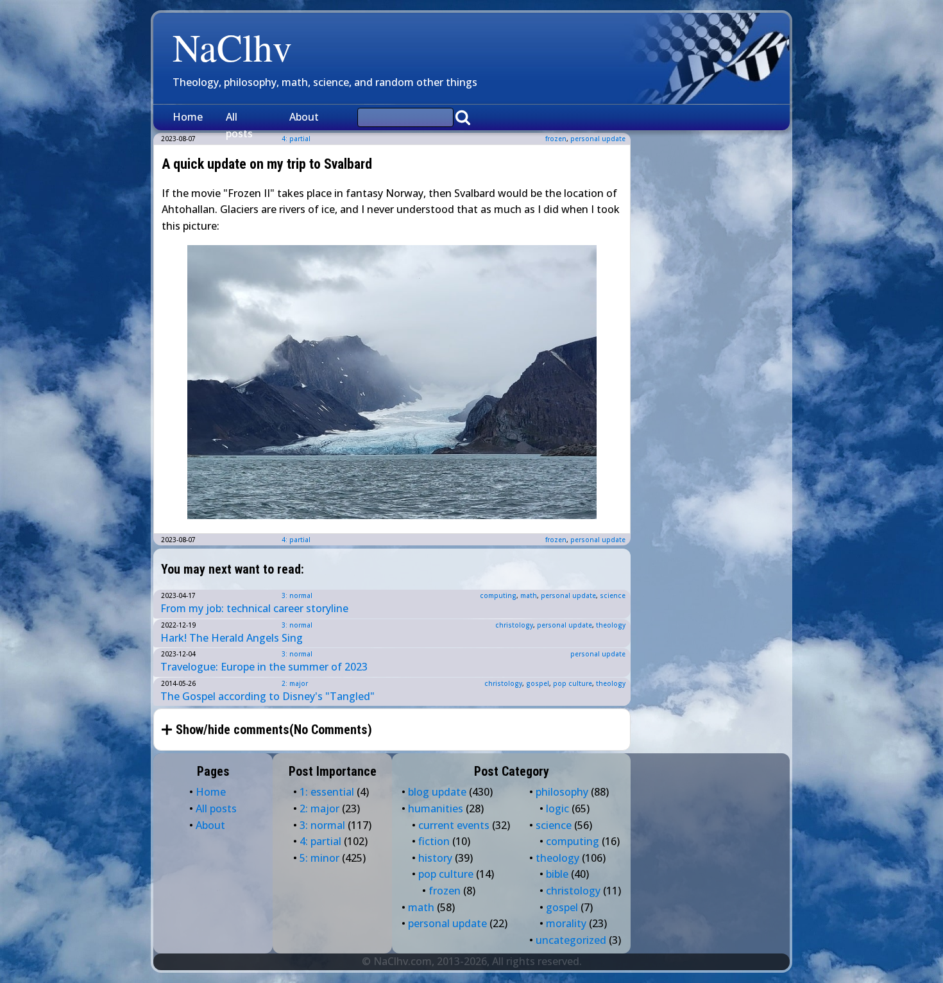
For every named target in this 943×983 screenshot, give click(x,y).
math (528, 595)
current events (453, 825)
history (435, 858)
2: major (295, 683)
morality (566, 923)
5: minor (319, 858)
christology (514, 624)
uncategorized (571, 940)
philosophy (562, 792)
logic (557, 808)
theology (610, 624)
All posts (239, 125)
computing (498, 595)
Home (188, 117)
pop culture (572, 683)
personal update (597, 138)
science (612, 595)
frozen (555, 138)
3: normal (297, 595)
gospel (537, 683)
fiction (434, 841)
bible (557, 874)
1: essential (327, 792)
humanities (435, 808)
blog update (437, 792)
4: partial (296, 539)
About (304, 117)
